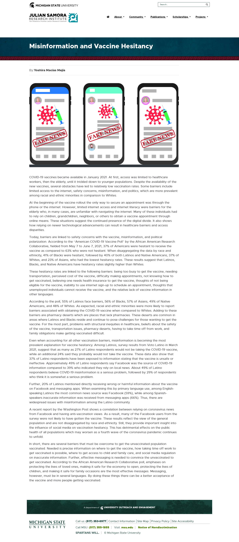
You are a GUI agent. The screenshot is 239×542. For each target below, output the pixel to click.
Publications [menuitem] (158, 17)
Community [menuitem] (136, 17)
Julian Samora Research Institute (53, 18)
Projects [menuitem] (201, 17)
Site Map (143, 521)
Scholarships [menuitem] (181, 17)
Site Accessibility (183, 521)
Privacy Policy (160, 521)
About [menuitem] (118, 17)
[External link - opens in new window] (50, 524)
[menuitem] (108, 17)
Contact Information (121, 521)
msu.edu (127, 527)
